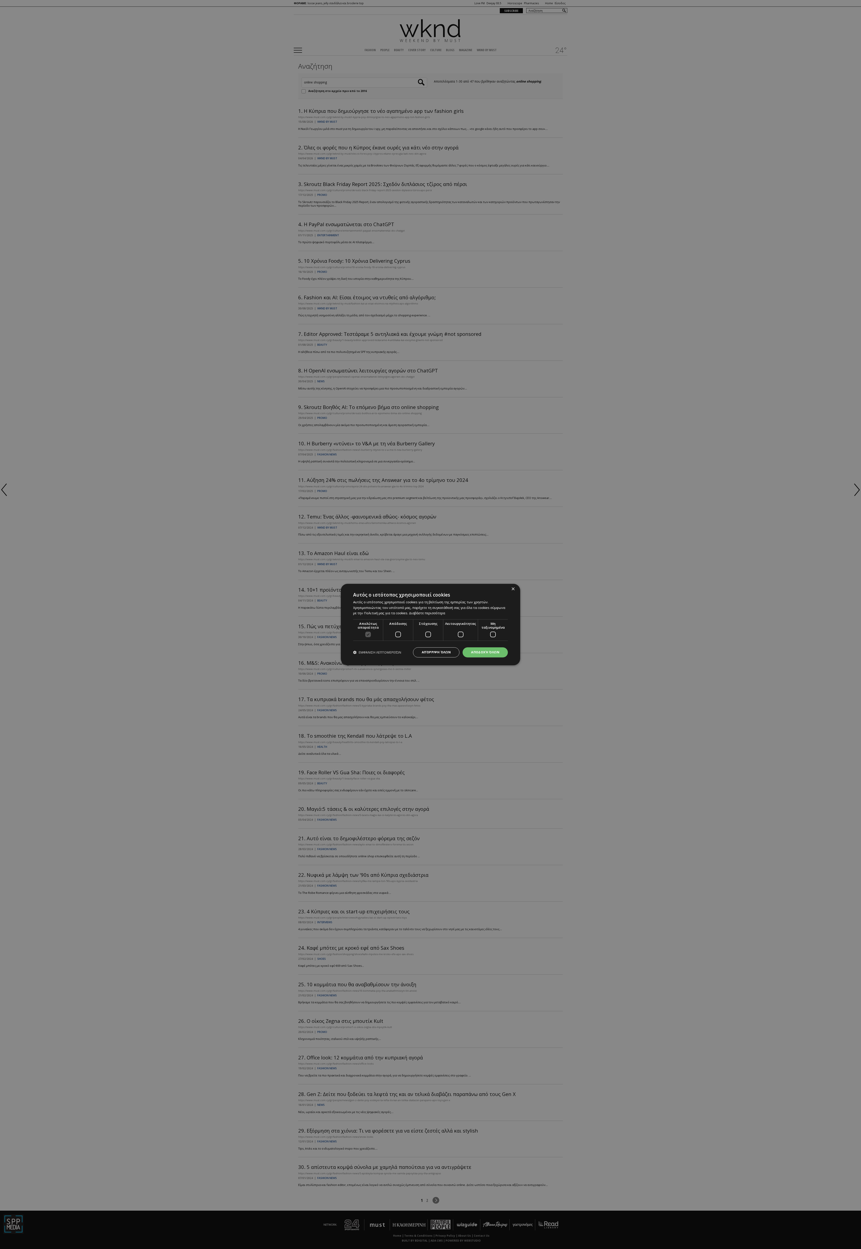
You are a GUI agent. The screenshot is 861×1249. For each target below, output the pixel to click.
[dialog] (430, 624)
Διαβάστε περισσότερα (427, 613)
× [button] (513, 589)
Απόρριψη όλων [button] (436, 652)
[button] (377, 652)
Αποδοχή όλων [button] (485, 652)
